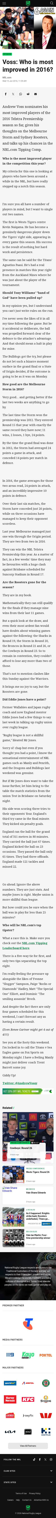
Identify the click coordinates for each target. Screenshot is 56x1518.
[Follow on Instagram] (51, 1459)
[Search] (52, 3)
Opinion (7, 54)
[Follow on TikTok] (34, 1459)
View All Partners (28, 1445)
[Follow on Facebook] (40, 1459)
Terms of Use (21, 1493)
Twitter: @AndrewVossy (19, 1083)
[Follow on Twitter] (45, 1459)
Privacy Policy (34, 1493)
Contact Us (26, 1500)
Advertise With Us (41, 1500)
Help (18, 1500)
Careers (10, 1500)
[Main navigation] (4, 3)
